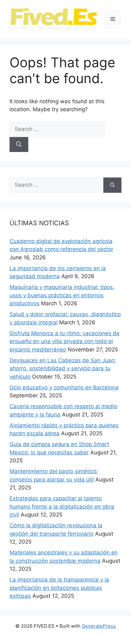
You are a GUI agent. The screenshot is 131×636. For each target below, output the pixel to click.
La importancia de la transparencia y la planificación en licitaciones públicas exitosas (59, 587)
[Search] (19, 144)
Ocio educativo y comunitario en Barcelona (64, 387)
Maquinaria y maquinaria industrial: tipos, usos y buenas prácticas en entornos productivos (62, 295)
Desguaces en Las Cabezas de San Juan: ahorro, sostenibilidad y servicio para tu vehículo (63, 368)
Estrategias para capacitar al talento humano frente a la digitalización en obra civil (62, 506)
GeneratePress (99, 626)
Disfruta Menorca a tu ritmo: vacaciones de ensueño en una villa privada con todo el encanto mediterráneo (65, 341)
